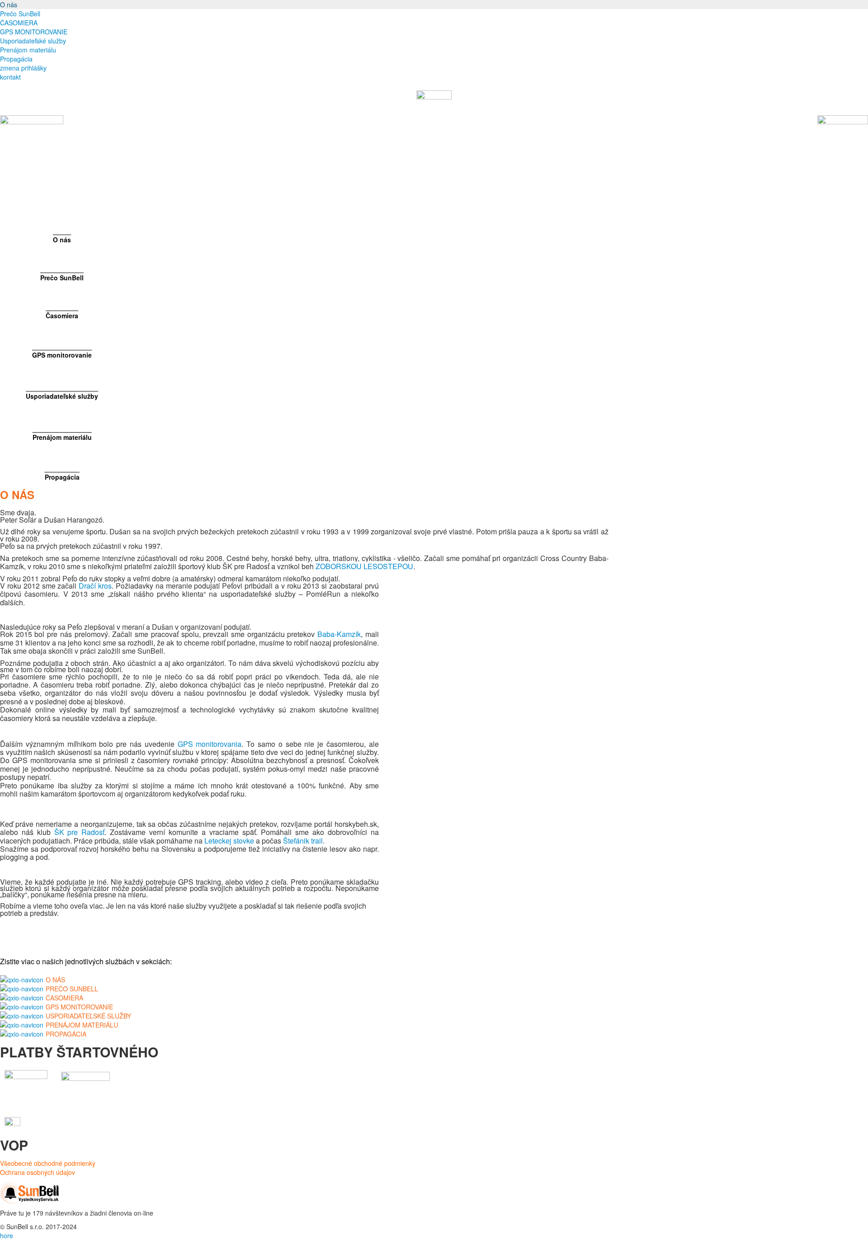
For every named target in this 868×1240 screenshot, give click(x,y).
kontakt (10, 76)
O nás (8, 4)
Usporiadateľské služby (33, 40)
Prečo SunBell (20, 13)
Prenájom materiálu (28, 49)
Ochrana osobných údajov (37, 1172)
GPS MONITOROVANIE (33, 31)
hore (6, 1235)
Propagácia (16, 58)
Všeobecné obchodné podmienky (47, 1163)
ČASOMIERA (19, 22)
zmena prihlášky (23, 67)
